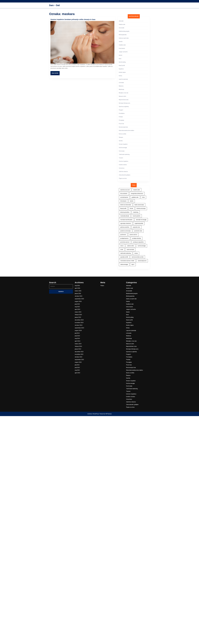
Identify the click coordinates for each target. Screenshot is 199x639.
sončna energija (142, 245)
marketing (135, 212)
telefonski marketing (125, 253)
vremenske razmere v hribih (127, 260)
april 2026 (77, 288)
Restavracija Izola (123, 127)
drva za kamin (123, 193)
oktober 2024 (78, 325)
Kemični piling (122, 62)
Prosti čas (121, 123)
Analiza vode (122, 24)
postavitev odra (138, 230)
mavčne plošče (136, 216)
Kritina (120, 75)
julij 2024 (77, 333)
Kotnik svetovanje (141, 208)
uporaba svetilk (124, 257)
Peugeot (121, 110)
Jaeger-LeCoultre (123, 51)
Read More (56, 73)
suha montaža (130, 249)
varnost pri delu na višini (137, 257)
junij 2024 (77, 336)
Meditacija (121, 89)
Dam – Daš (54, 5)
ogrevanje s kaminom (125, 223)
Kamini (120, 55)
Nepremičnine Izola (123, 99)
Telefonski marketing (124, 154)
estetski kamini (124, 197)
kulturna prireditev (124, 212)
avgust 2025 (78, 301)
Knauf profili (122, 65)
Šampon (121, 137)
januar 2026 (78, 293)
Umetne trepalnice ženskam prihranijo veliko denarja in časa (72, 19)
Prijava (102, 285)
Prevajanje (121, 120)
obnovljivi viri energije (141, 219)
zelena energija (124, 264)
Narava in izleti (122, 96)
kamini (131, 201)
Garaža (120, 41)
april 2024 (77, 341)
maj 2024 (77, 338)
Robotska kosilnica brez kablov (126, 130)
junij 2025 (77, 304)
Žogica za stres (123, 178)
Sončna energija (123, 147)
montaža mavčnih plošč (126, 219)
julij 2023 (77, 365)
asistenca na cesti (125, 189)
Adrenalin (121, 21)
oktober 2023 (78, 357)
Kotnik (131, 208)
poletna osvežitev (124, 227)
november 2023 (79, 354)
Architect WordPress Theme (95, 414)
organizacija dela (139, 223)
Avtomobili (121, 27)
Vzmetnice (121, 168)
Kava (120, 58)
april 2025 (77, 309)
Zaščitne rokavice (123, 171)
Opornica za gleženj (124, 106)
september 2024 (79, 328)
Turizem (121, 157)
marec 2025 (78, 312)
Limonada (121, 82)
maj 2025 (77, 306)
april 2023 (77, 373)
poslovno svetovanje (125, 230)
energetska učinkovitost (137, 193)
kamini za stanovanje (125, 204)
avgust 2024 (78, 330)
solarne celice (130, 245)
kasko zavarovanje (139, 204)
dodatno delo (136, 189)
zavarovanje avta (142, 260)
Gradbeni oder (122, 45)
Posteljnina (121, 113)
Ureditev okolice (123, 164)
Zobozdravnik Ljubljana (124, 175)
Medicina (121, 86)
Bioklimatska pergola (124, 31)
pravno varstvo (133, 234)
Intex (143, 197)
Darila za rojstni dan (124, 38)
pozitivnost (123, 234)
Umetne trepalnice (123, 161)
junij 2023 (77, 367)
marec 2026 (78, 291)
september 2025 (79, 299)
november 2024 (79, 322)
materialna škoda (124, 216)
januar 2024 (78, 349)
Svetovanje (121, 151)
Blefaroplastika (122, 34)
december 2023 (79, 351)
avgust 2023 (78, 362)
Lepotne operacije (123, 79)
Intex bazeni (122, 48)
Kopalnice (121, 69)
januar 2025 (78, 317)
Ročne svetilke (122, 134)
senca (121, 245)
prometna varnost (124, 242)
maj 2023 (77, 370)
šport (133, 264)
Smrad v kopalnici (123, 144)
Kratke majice (122, 72)
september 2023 (79, 359)
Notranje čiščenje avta (124, 103)
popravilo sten (136, 227)
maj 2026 (77, 285)
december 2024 (79, 320)
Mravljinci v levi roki (123, 92)
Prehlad (121, 116)
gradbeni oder (135, 197)
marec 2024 (78, 343)
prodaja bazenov (124, 238)
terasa (136, 253)
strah (121, 249)
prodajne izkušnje (136, 238)
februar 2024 (78, 346)
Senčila (121, 140)
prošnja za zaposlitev (138, 242)
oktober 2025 (78, 296)
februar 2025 (78, 314)
